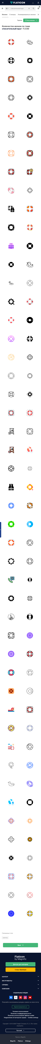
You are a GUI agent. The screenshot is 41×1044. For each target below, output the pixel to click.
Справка (5, 985)
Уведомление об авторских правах (15, 1017)
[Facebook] (11, 997)
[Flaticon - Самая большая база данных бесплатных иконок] (17, 3)
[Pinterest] (20, 997)
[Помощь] (30, 728)
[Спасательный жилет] (11, 487)
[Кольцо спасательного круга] (30, 339)
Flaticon (20, 1041)
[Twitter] (15, 997)
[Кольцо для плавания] (30, 747)
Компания (5, 989)
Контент (5, 977)
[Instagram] (25, 997)
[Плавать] (11, 42)
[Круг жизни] (11, 264)
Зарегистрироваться (20, 1007)
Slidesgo (28, 1041)
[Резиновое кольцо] (30, 450)
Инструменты (7, 981)
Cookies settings (33, 1017)
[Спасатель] (30, 79)
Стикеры (12, 14)
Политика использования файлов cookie (21, 1015)
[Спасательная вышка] (11, 431)
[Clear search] (29, 8)
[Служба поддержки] (11, 469)
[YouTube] (30, 997)
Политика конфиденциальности (21, 1013)
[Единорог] (30, 264)
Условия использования (20, 1011)
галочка (5, 938)
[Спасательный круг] (30, 42)
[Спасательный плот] (30, 190)
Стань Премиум (20, 970)
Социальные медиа (20, 993)
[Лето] (30, 580)
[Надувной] (11, 283)
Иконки (4, 14)
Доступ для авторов (20, 964)
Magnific (13, 1041)
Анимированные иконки (27, 14)
